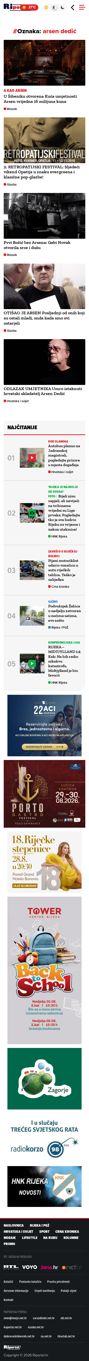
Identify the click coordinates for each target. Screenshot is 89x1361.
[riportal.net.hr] (12, 1347)
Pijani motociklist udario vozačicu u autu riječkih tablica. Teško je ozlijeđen (63, 570)
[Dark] (63, 7)
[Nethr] (72, 1267)
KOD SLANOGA (58, 441)
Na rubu (50, 1237)
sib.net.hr (66, 1318)
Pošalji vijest (68, 1290)
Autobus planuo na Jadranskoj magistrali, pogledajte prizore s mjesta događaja (64, 455)
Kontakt (8, 1300)
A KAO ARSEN (15, 90)
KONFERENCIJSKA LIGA (64, 642)
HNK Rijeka (59, 536)
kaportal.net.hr (13, 1327)
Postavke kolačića (30, 1281)
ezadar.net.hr (36, 1327)
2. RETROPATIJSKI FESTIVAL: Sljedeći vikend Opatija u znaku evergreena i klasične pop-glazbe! (42, 172)
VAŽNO (53, 601)
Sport (44, 1231)
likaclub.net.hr (66, 1336)
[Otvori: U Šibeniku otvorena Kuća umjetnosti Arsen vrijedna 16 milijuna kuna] (44, 63)
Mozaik (12, 109)
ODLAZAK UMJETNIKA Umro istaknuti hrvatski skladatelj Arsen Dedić (43, 391)
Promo (9, 1244)
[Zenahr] (49, 1267)
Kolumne (71, 1237)
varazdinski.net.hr (44, 1318)
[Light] (46, 7)
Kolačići (8, 1281)
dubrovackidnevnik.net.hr (19, 1336)
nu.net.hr (46, 1336)
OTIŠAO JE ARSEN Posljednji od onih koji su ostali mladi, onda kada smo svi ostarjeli (44, 318)
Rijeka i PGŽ (59, 627)
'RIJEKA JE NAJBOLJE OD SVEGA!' (63, 489)
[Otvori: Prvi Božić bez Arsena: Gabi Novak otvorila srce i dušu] (44, 216)
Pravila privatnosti (58, 1281)
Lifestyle (29, 1237)
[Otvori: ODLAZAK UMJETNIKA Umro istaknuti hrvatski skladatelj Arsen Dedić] (44, 362)
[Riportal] (18, 7)
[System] (54, 7)
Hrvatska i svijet (18, 401)
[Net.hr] (11, 1267)
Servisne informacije (16, 1290)
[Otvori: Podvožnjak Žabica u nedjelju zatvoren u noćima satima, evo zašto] (32, 616)
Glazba (12, 184)
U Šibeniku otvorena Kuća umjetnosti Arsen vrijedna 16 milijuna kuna (40, 99)
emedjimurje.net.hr (15, 1318)
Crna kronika (60, 586)
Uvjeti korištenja (45, 1290)
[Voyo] (29, 1267)
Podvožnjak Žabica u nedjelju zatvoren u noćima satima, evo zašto (64, 613)
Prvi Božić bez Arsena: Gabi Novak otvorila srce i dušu (37, 245)
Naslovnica (14, 1225)
